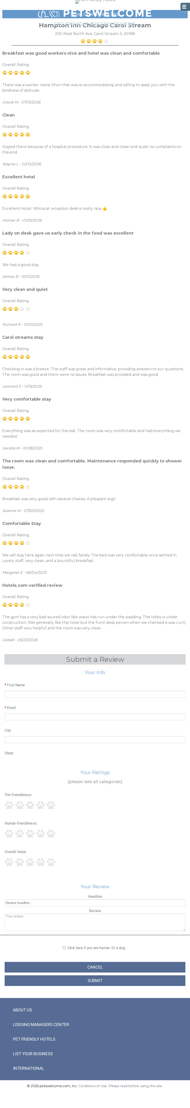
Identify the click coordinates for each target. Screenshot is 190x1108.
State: (9, 753)
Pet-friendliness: (18, 795)
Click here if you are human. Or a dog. (96, 948)
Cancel (95, 967)
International (28, 1068)
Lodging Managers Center (41, 1024)
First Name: (15, 685)
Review (95, 911)
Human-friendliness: (21, 823)
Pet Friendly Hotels (34, 1039)
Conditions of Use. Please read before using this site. (120, 1086)
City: (8, 730)
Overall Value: (16, 852)
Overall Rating (15, 65)
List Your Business (33, 1053)
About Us (22, 1010)
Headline (95, 896)
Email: (10, 708)
